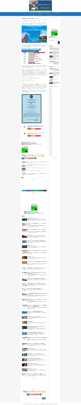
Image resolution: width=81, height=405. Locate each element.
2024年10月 (50, 110)
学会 (22, 177)
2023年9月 (50, 125)
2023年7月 (50, 128)
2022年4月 (50, 150)
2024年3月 (50, 120)
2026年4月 (50, 92)
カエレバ (30, 134)
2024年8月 (50, 113)
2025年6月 (50, 102)
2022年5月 (50, 148)
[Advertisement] (34, 184)
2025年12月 (50, 95)
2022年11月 (50, 138)
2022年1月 (50, 155)
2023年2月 (50, 133)
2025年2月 (50, 105)
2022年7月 (50, 145)
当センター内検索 (51, 40)
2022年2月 (50, 153)
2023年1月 (50, 135)
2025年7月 (50, 100)
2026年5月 (50, 90)
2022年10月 (50, 140)
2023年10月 (50, 123)
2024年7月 (50, 115)
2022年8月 (50, 143)
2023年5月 (50, 130)
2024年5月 (50, 118)
